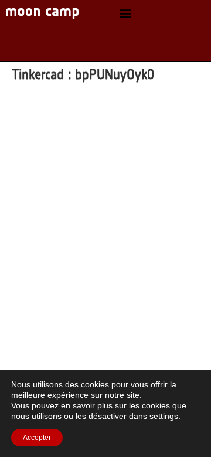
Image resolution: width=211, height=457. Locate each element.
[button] (125, 13)
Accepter (37, 438)
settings (163, 416)
